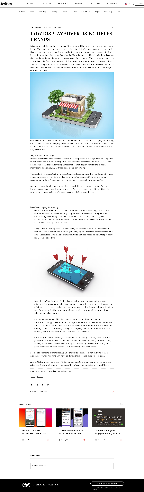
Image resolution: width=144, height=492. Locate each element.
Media (32, 12)
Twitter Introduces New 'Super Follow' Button (70, 432)
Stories (74, 12)
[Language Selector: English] (127, 3)
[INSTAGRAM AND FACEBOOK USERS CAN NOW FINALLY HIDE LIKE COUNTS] (35, 417)
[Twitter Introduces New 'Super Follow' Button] (72, 417)
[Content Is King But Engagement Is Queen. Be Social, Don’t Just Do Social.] (108, 417)
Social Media (86, 12)
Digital (97, 12)
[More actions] (112, 27)
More (119, 12)
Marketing (42, 12)
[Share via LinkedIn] (42, 385)
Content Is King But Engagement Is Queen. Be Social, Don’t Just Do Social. (108, 432)
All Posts (22, 12)
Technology (108, 12)
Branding (53, 12)
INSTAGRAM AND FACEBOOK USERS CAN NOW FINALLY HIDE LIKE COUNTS (35, 432)
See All (122, 404)
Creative (65, 12)
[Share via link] (48, 385)
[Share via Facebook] (31, 385)
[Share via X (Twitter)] (37, 385)
